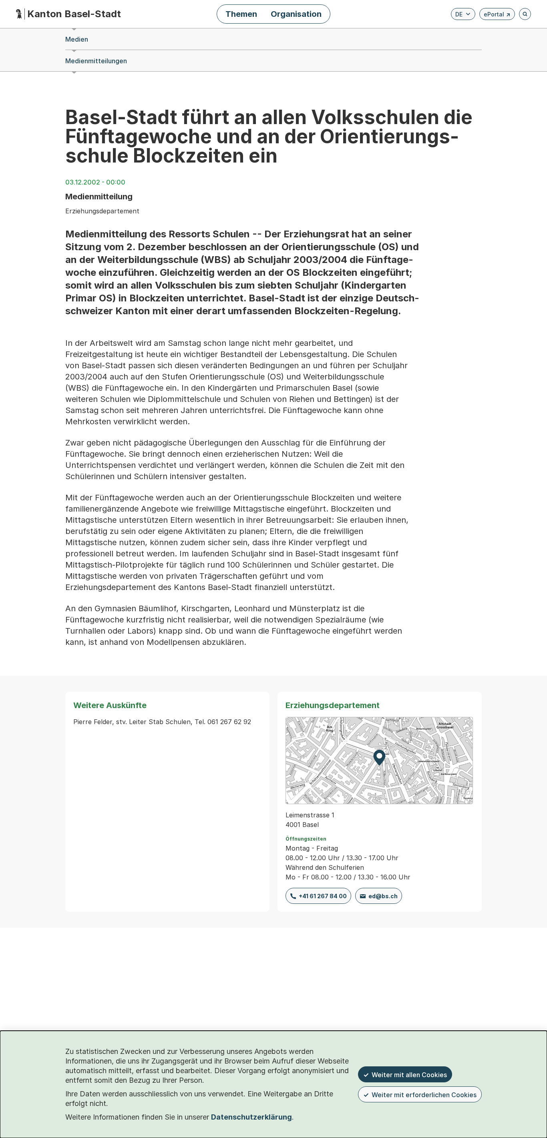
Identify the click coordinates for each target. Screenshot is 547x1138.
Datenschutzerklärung (251, 1117)
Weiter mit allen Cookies (409, 1075)
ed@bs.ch (383, 896)
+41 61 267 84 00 (323, 896)
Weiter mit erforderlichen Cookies (424, 1095)
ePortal (497, 15)
